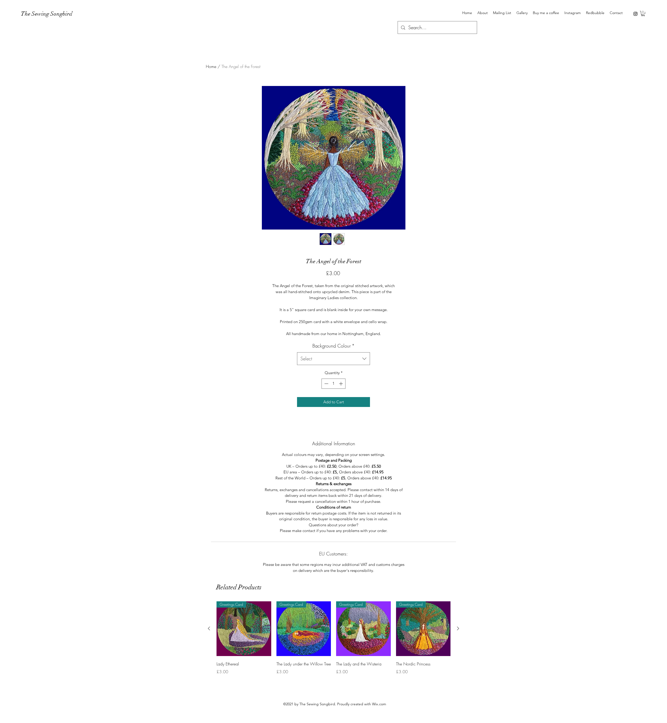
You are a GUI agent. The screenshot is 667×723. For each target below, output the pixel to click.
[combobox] (333, 358)
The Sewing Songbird (46, 13)
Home (211, 66)
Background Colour (333, 346)
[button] (643, 13)
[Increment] (341, 383)
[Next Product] (458, 628)
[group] (333, 638)
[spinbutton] (333, 383)
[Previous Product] (209, 628)
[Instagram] (635, 13)
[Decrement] (325, 383)
